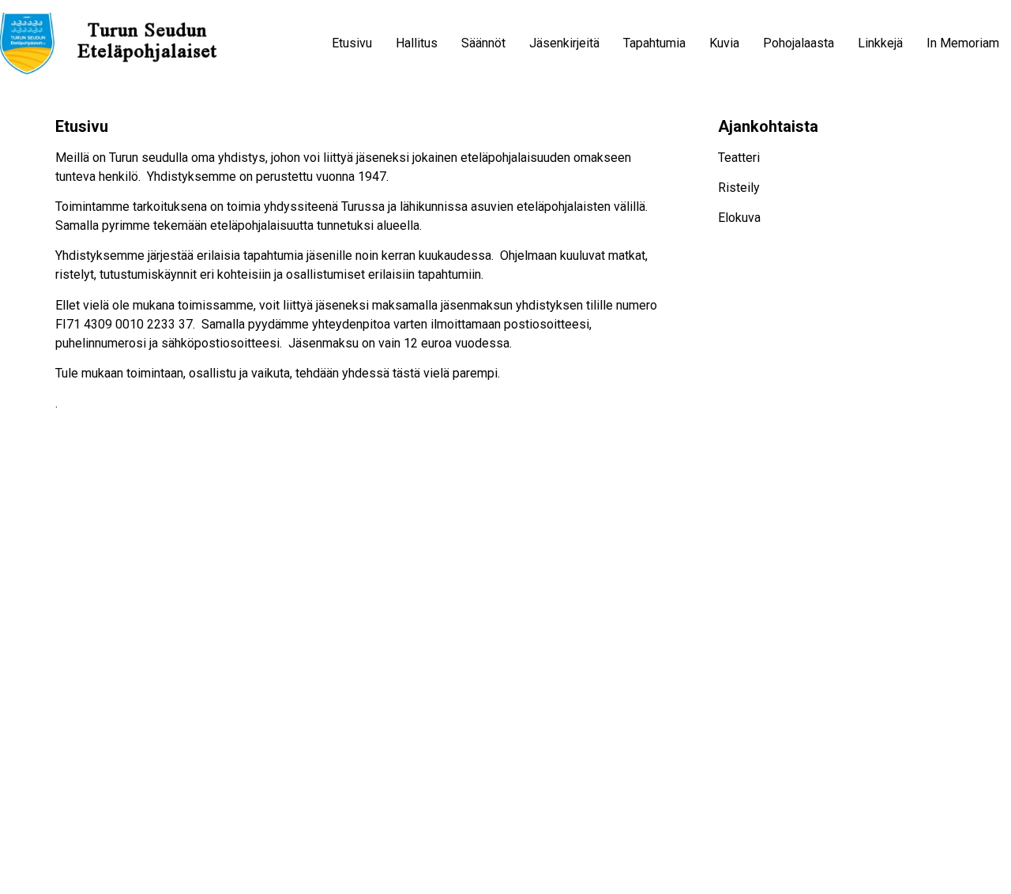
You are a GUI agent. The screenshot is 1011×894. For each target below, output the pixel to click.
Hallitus (417, 43)
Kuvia (724, 43)
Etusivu (352, 43)
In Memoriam (962, 43)
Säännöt (483, 43)
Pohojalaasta (798, 43)
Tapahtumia (654, 43)
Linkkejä (880, 43)
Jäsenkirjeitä (564, 43)
